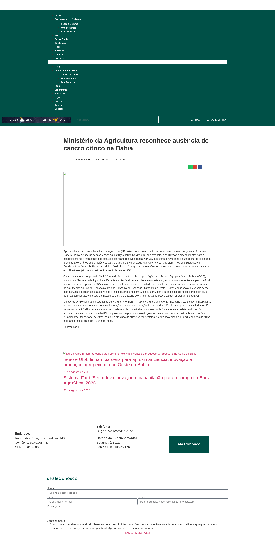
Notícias (59, 50)
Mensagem (53, 506)
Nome (50, 488)
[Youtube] (250, 119)
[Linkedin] (260, 119)
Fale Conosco (68, 31)
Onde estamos (68, 27)
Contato (59, 58)
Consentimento (56, 520)
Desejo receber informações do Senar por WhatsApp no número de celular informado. (102, 528)
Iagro (58, 46)
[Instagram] (269, 119)
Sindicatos (60, 43)
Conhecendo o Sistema (68, 19)
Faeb (57, 35)
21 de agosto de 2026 (76, 371)
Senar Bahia (61, 39)
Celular (142, 497)
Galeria (59, 54)
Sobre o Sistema (69, 24)
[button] (137, 62)
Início (58, 15)
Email (50, 497)
